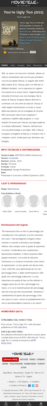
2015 (38, 12)
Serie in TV (20, 376)
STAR (23, 367)
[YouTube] (37, 385)
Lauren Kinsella (20, 211)
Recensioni (18, 373)
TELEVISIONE (16, 364)
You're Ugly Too (18, 12)
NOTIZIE (24, 359)
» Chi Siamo (22, 382)
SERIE (5, 364)
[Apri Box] (22, 327)
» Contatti (34, 382)
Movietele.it (23, 2)
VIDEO (32, 359)
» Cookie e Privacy (17, 385)
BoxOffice (7, 373)
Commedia (13, 158)
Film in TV (39, 373)
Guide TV (29, 373)
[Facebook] (29, 385)
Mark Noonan (13, 189)
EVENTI (41, 364)
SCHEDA (4, 65)
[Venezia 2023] (10, 359)
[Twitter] (33, 385)
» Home (10, 382)
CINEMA (41, 359)
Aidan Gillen (7, 211)
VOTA (33, 52)
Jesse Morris (34, 211)
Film (18, 5)
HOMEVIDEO (30, 364)
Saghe (29, 376)
